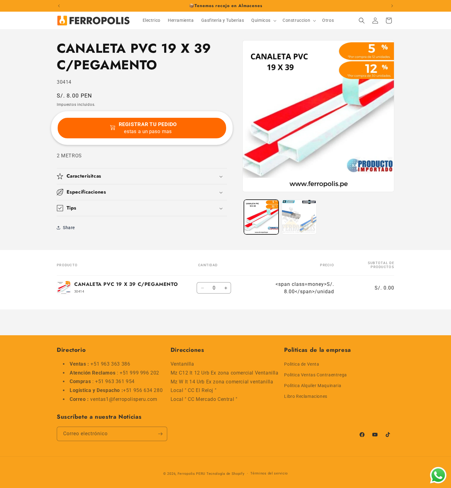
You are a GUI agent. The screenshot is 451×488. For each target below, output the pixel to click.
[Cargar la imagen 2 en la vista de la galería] (299, 217)
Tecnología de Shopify (225, 474)
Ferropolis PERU (192, 474)
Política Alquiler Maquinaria (312, 385)
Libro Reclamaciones (305, 396)
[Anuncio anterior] (59, 6)
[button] (263, 20)
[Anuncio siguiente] (392, 6)
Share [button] (69, 227)
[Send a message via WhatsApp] (438, 475)
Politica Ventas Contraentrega (315, 374)
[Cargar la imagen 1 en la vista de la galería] (261, 217)
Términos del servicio (269, 473)
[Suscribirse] (160, 434)
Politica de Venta (301, 364)
